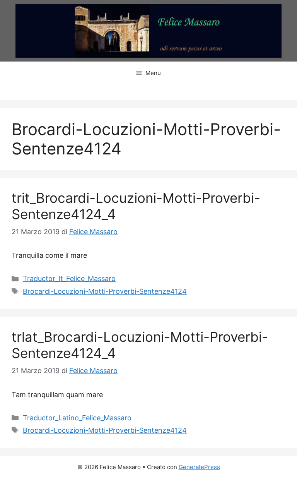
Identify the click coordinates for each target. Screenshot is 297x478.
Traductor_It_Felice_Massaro (69, 278)
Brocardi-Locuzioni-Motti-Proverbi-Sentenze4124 (105, 291)
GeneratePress (199, 467)
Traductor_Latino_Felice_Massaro (77, 418)
